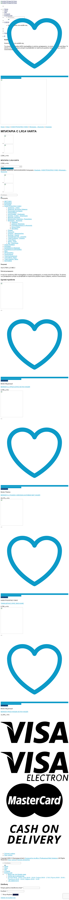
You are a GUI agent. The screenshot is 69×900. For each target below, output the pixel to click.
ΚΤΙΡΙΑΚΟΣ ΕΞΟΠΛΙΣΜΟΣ (13, 249)
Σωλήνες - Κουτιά (13, 235)
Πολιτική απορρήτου (23, 860)
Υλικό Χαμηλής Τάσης (11, 259)
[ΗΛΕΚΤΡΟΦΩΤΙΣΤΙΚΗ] (9, 2)
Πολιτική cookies (9, 853)
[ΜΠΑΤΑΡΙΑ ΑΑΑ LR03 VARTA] (8, 143)
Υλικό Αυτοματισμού (10, 256)
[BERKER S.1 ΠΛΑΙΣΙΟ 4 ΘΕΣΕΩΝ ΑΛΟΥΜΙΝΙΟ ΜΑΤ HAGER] (12, 416)
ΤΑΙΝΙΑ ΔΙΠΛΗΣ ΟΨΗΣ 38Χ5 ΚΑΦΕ (12, 603)
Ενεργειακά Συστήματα (15, 211)
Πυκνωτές (11, 232)
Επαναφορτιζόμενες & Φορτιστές (22, 225)
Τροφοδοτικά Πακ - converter (17, 236)
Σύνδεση (15, 894)
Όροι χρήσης (8, 855)
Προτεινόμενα (8, 254)
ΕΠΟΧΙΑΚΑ (8, 203)
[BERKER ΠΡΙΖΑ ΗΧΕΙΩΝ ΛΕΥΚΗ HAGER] (12, 633)
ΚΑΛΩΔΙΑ (7, 246)
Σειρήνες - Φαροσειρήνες (16, 233)
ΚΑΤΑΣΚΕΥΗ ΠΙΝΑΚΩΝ (12, 248)
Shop (8, 127)
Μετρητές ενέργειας (14, 217)
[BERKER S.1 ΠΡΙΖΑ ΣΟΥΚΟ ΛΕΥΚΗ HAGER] (12, 308)
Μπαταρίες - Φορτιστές (37, 127)
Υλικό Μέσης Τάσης (10, 257)
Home (6, 9)
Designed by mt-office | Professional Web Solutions (41, 858)
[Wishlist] (1, 9)
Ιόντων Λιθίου (16, 227)
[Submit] (5, 865)
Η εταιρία (7, 871)
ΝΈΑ (6, 251)
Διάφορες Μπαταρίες (18, 224)
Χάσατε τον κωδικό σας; (8, 897)
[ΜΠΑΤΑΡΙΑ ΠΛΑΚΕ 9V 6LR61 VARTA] (8, 152)
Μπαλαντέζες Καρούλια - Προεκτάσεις (20, 219)
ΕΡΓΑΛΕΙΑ (7, 204)
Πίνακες (10, 230)
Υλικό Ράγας (12, 240)
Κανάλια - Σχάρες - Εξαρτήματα (18, 216)
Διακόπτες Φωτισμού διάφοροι (17, 209)
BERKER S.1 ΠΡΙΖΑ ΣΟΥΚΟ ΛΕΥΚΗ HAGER (15, 387)
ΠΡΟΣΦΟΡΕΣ (8, 253)
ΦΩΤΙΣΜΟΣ (8, 261)
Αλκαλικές (48, 127)
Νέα (5, 869)
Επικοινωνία (8, 873)
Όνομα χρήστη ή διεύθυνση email (12, 888)
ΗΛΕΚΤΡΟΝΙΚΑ (9, 245)
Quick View (4, 381)
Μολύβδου (15, 228)
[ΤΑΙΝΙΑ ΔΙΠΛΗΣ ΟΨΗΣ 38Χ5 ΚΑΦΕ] (12, 525)
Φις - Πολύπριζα (13, 243)
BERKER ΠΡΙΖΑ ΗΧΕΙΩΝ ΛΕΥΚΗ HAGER (14, 711)
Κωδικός (4, 891)
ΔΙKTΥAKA (8, 201)
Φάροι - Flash (12, 241)
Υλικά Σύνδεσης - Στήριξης (16, 238)
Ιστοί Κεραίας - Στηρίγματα (16, 214)
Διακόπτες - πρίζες (14, 208)
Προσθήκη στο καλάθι (7, 168)
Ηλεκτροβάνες (12, 212)
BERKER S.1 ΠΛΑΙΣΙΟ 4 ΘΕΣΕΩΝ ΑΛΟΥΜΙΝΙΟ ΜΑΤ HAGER (20, 495)
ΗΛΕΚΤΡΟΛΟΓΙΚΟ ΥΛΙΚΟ (19, 127)
